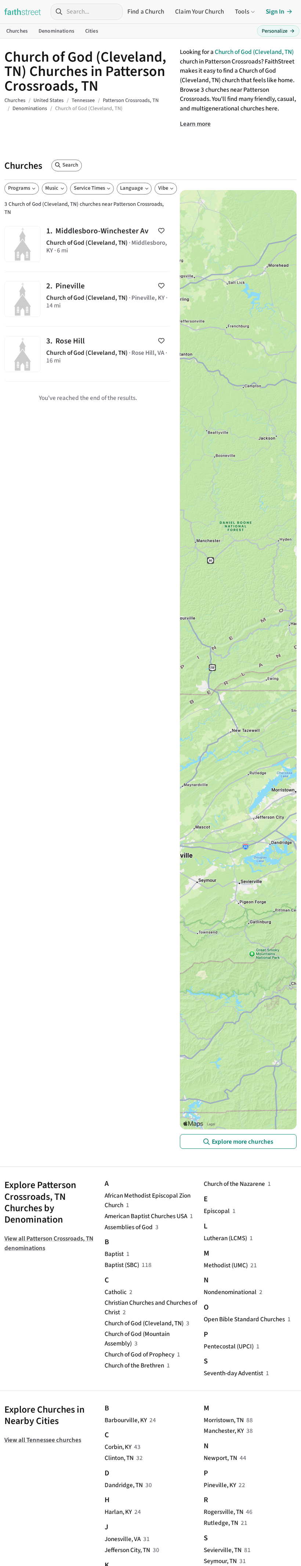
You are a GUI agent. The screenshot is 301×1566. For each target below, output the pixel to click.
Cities (91, 31)
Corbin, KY (118, 1447)
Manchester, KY (224, 1430)
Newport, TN (220, 1458)
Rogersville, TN (223, 1511)
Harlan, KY (118, 1511)
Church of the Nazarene (234, 1183)
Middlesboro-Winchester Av (87, 244)
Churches (17, 31)
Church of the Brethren (134, 1365)
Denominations (56, 31)
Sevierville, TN (223, 1550)
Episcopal (217, 1211)
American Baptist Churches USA (146, 1216)
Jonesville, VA (123, 1539)
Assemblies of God (129, 1227)
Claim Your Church (199, 11)
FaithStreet (22, 11)
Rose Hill (87, 354)
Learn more (195, 123)
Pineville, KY (220, 1485)
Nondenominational (230, 1292)
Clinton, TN (119, 1458)
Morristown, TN (224, 1420)
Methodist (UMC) (226, 1265)
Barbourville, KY (126, 1420)
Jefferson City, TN (127, 1550)
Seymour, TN (220, 1561)
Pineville (87, 299)
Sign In (275, 11)
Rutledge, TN (221, 1522)
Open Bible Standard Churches (244, 1319)
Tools (242, 11)
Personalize (278, 31)
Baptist (114, 1254)
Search (70, 165)
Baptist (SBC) (122, 1265)
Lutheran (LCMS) (225, 1238)
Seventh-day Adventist (233, 1373)
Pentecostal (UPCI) (229, 1346)
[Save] (161, 230)
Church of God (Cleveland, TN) (254, 52)
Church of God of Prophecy (139, 1354)
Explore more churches (242, 1141)
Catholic (116, 1292)
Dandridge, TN (124, 1485)
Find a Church (145, 11)
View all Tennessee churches (42, 1440)
